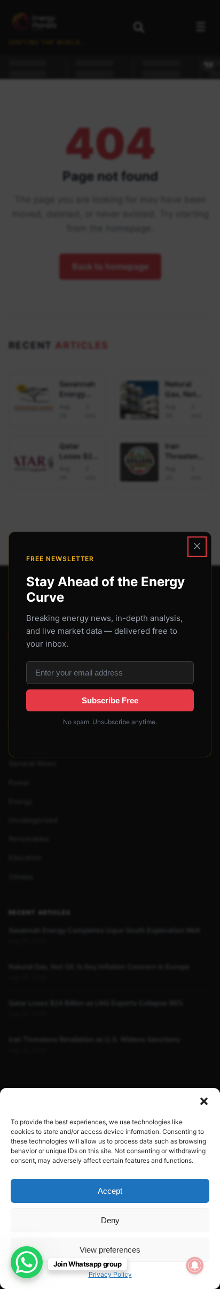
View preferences (110, 1249)
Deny (110, 1220)
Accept (110, 1190)
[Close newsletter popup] (197, 547)
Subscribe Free (110, 700)
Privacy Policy (110, 1274)
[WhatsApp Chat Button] (27, 1262)
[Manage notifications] (194, 1265)
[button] (204, 1101)
